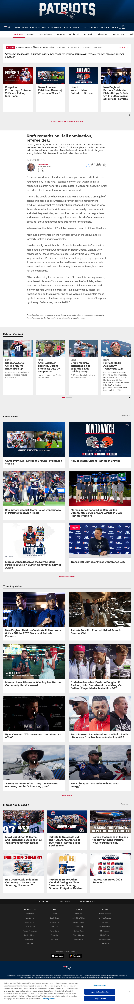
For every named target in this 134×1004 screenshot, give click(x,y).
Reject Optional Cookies (100, 992)
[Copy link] (104, 165)
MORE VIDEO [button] (67, 795)
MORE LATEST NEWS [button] (67, 576)
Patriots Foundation (30, 931)
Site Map (30, 944)
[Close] (130, 991)
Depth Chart (54, 918)
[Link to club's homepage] (7, 27)
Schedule (54, 935)
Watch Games (78, 939)
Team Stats (54, 926)
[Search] (89, 27)
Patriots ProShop (105, 913)
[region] (67, 991)
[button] (60, 115)
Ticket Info (78, 913)
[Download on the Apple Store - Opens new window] (57, 956)
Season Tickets (78, 922)
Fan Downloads (104, 926)
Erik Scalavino (42, 164)
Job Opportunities (104, 939)
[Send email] (98, 167)
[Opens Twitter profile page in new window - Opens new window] (38, 170)
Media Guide (104, 935)
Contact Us (105, 944)
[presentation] (130, 115)
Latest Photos (30, 926)
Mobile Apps (104, 931)
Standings (54, 939)
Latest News (30, 913)
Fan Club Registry (105, 918)
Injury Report (54, 922)
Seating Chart (78, 931)
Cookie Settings (99, 985)
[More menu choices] (85, 27)
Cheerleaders (29, 939)
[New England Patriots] (67, 967)
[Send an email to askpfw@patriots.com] (42, 170)
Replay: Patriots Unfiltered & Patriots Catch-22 (36, 47)
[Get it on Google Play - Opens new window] (75, 957)
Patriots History (29, 935)
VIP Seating (78, 926)
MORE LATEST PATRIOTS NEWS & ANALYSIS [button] (67, 121)
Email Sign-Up (105, 922)
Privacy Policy (49, 998)
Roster (54, 913)
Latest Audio (29, 922)
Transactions (54, 931)
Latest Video (30, 918)
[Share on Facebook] (88, 167)
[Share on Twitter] (93, 167)
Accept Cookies (99, 998)
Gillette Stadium (78, 935)
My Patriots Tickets (78, 918)
